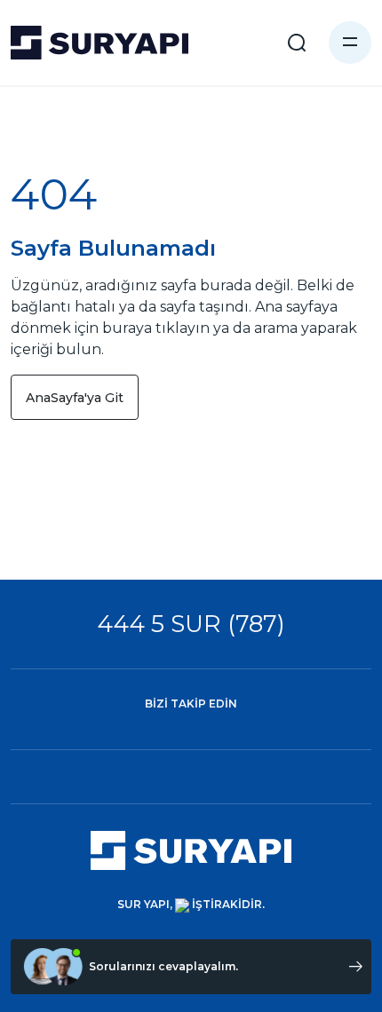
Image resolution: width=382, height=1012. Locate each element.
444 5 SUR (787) (191, 623)
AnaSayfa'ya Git (74, 398)
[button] (350, 42)
